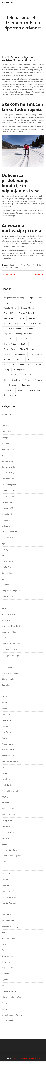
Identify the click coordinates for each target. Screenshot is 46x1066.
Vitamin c (5, 973)
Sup (3, 909)
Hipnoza (5, 543)
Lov (3, 602)
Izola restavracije (8, 561)
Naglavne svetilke (9, 632)
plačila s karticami (27, 349)
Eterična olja (7, 502)
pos (29, 359)
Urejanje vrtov (7, 962)
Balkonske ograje (9, 449)
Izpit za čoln (6, 567)
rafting (6, 370)
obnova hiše (9, 339)
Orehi (4, 691)
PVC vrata (6, 803)
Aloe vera (5, 426)
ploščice (7, 354)
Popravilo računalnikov (11, 761)
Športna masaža (8, 891)
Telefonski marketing (10, 926)
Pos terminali (7, 773)
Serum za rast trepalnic (11, 856)
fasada (38, 303)
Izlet (3, 555)
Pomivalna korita (8, 755)
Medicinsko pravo (9, 614)
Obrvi (4, 661)
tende (27, 380)
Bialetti (4, 455)
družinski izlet (25, 303)
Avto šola (5, 443)
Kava (3, 579)
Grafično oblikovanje (10, 532)
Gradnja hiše (9, 313)
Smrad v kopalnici (9, 873)
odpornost (23, 339)
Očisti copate (7, 667)
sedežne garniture (11, 375)
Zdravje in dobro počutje (12, 997)
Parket (4, 708)
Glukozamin (6, 526)
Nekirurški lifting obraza (11, 644)
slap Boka (16, 380)
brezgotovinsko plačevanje (14, 298)
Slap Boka (5, 867)
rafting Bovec (19, 370)
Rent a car (6, 826)
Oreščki (5, 697)
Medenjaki (6, 608)
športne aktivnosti (27, 265)
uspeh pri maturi (10, 385)
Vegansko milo (7, 968)
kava (22, 318)
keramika (32, 318)
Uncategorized (7, 956)
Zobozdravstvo (8, 1021)
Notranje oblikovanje (24, 334)
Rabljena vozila (8, 809)
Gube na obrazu (8, 537)
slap (5, 380)
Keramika (5, 585)
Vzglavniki (5, 979)
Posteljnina (6, 779)
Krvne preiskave (8, 596)
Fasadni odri (7, 514)
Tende (4, 932)
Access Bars (6, 414)
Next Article (39, 274)
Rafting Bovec (7, 820)
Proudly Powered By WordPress (27, 1058)
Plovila (4, 738)
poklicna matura (36, 354)
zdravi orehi (8, 390)
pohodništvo (20, 354)
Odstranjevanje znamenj (11, 673)
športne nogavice (11, 395)
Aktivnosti (6, 420)
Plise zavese (6, 732)
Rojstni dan (6, 838)
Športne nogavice (9, 897)
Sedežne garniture (9, 850)
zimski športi (14, 268)
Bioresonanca (7, 461)
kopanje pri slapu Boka (13, 329)
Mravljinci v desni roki (11, 626)
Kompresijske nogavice (11, 591)
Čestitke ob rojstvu (9, 473)
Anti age (5, 437)
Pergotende (6, 720)
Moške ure (6, 620)
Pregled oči (6, 785)
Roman (4, 844)
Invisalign (5, 549)
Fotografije (6, 520)
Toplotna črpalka (8, 938)
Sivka (4, 862)
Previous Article (8, 274)
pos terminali (9, 365)
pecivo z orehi (9, 349)
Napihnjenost (7, 638)
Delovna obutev (8, 490)
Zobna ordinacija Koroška (12, 1015)
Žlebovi (4, 1009)
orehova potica (10, 344)
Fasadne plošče (10, 308)
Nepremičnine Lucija (10, 649)
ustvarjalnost (26, 385)
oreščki (23, 344)
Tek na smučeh (8, 920)
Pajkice (4, 702)
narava (30, 329)
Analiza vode (7, 431)
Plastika (5, 726)
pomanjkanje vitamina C (13, 359)
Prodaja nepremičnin (10, 791)
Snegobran (6, 879)
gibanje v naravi (27, 308)
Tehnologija (6, 915)
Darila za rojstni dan (10, 484)
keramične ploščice (11, 323)
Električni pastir (8, 496)
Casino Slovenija (8, 467)
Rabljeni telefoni (8, 814)
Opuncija (5, 685)
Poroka (4, 767)
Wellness (5, 985)
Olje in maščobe (8, 679)
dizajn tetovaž (9, 303)
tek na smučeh (18, 65)
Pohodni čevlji (7, 744)
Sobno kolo (6, 885)
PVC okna (5, 797)
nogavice (7, 334)
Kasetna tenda (7, 573)
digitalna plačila (36, 298)
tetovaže (38, 380)
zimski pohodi (34, 390)
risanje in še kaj (8, 832)
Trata (4, 944)
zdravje (21, 390)
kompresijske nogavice (33, 323)
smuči (12, 265)
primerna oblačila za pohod (30, 365)
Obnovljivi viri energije (11, 655)
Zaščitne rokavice (9, 991)
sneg (17, 265)
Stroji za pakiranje (9, 903)
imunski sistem (9, 318)
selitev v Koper (29, 375)
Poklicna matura (8, 750)
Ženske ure (6, 1003)
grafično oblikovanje (27, 313)
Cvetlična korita (8, 479)
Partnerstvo (6, 714)
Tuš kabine (6, 950)
